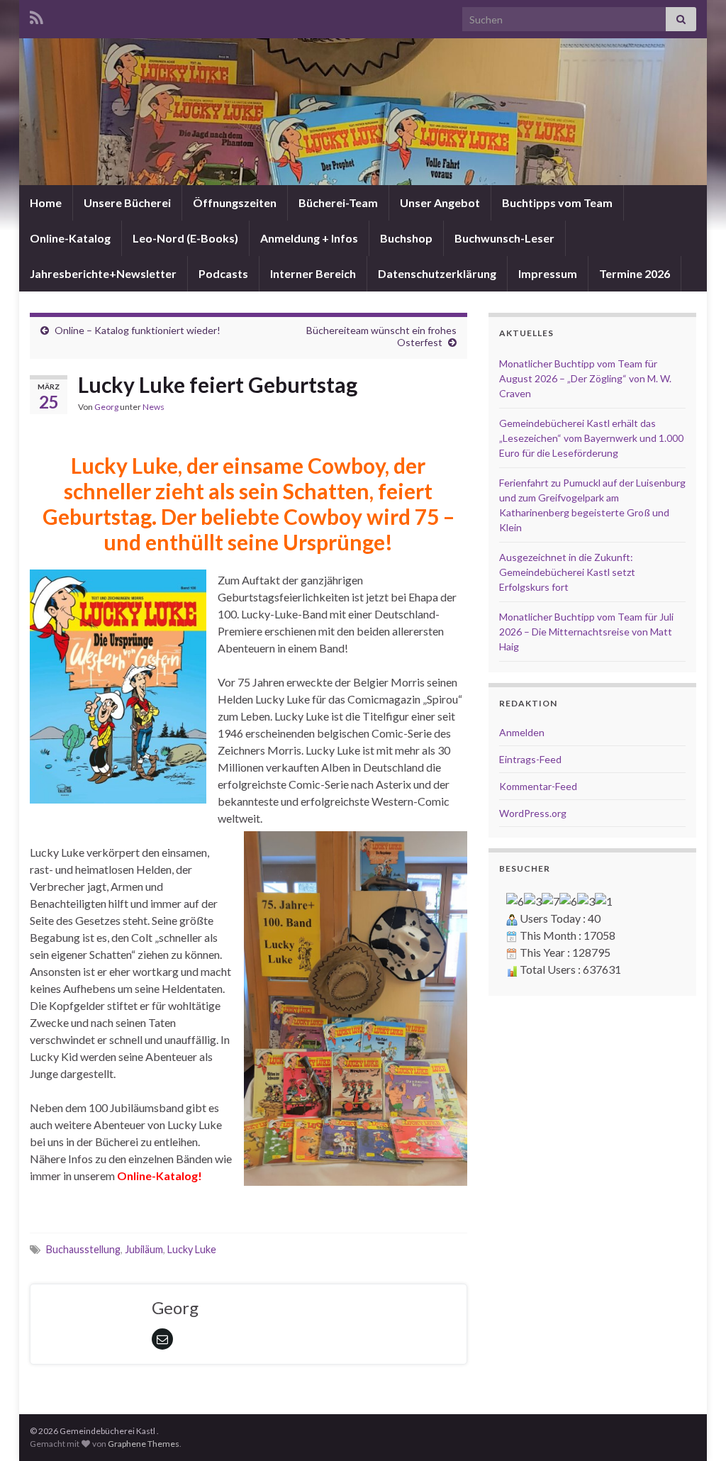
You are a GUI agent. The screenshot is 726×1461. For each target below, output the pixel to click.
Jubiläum (144, 1249)
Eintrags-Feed (530, 759)
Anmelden (521, 732)
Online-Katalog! (159, 1175)
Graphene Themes (143, 1443)
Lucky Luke (191, 1249)
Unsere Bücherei (127, 202)
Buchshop (406, 238)
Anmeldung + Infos (309, 238)
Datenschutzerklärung (437, 273)
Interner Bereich (313, 273)
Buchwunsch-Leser (504, 238)
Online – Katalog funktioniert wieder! (137, 330)
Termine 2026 (634, 273)
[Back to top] (694, 1429)
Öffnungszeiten (235, 202)
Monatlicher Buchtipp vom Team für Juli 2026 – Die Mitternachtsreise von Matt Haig (586, 631)
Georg (106, 406)
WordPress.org (532, 813)
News (153, 406)
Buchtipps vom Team (557, 202)
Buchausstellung (83, 1249)
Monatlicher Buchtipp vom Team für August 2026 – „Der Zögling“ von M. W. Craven (585, 378)
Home (46, 202)
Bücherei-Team (338, 202)
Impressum (547, 273)
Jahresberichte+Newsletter (103, 273)
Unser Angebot (440, 202)
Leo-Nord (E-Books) (185, 238)
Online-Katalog (70, 238)
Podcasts (223, 273)
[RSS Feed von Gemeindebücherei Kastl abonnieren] (36, 15)
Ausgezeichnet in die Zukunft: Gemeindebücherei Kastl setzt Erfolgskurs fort (567, 572)
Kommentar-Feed (538, 786)
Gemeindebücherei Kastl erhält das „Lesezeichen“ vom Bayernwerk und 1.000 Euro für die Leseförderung (591, 438)
